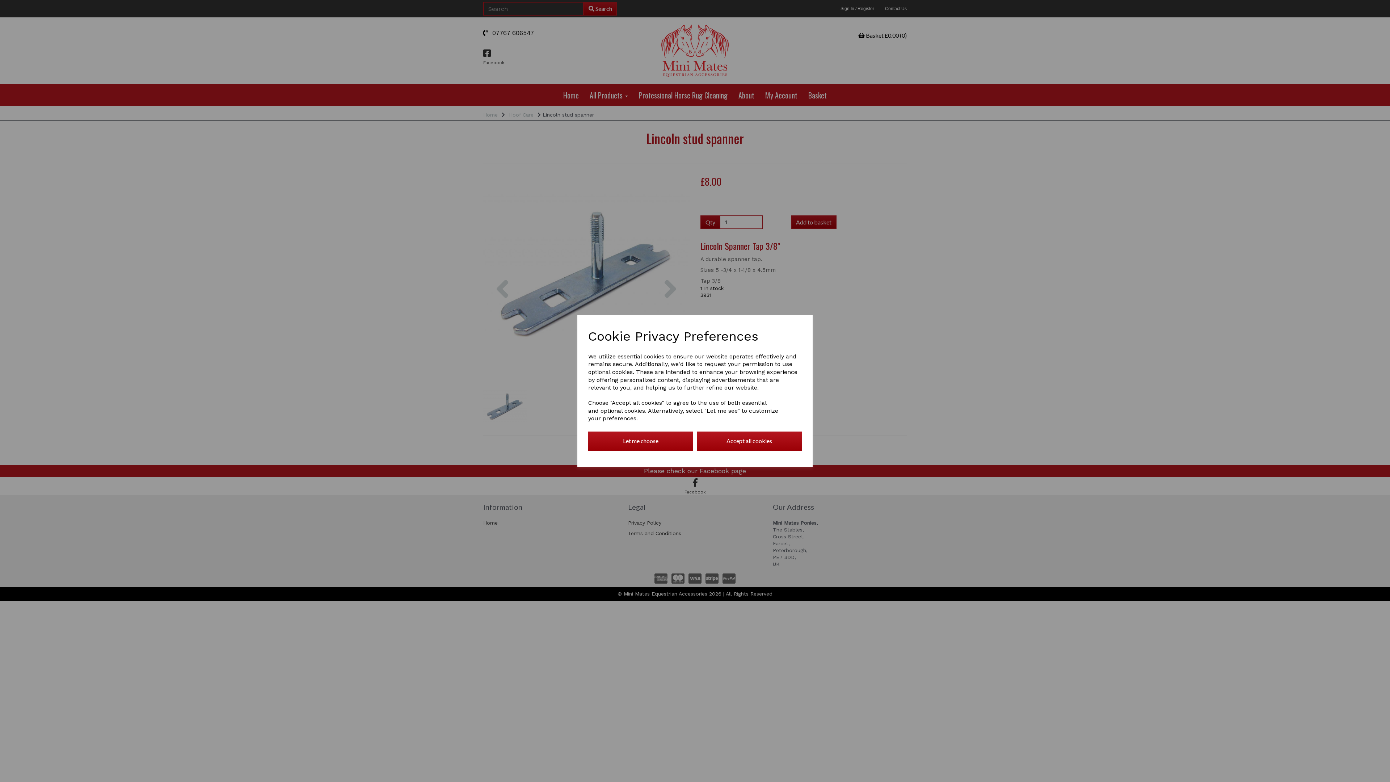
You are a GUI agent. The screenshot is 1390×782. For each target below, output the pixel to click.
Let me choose (640, 440)
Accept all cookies (749, 440)
